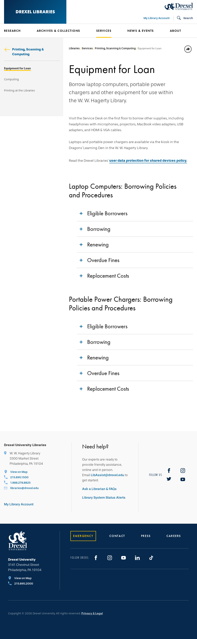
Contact (117, 536)
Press (146, 536)
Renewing (98, 244)
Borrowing (98, 229)
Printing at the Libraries (19, 90)
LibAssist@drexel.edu (107, 475)
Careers (173, 536)
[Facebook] (169, 470)
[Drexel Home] (179, 6)
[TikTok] (151, 557)
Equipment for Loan (17, 68)
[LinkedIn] (137, 557)
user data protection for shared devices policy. (148, 160)
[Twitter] (169, 479)
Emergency (83, 536)
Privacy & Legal (92, 613)
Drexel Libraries (35, 12)
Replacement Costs (108, 275)
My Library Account (156, 18)
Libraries (74, 48)
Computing (11, 79)
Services (87, 48)
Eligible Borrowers (107, 213)
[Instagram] (109, 557)
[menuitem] (18, 31)
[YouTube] (182, 479)
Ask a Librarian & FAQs (99, 489)
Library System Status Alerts (103, 498)
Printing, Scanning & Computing (28, 51)
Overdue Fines (103, 260)
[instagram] (182, 470)
